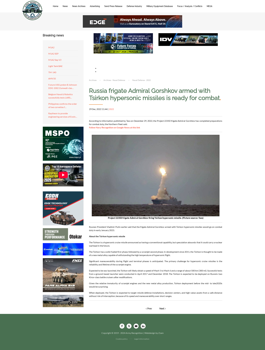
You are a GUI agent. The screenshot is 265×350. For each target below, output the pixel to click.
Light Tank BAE (55, 66)
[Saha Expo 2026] (123, 38)
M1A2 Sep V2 (54, 59)
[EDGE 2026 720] (132, 21)
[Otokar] (63, 234)
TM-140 (52, 72)
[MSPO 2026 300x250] (63, 143)
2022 (111, 109)
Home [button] (55, 6)
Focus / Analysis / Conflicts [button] (189, 6)
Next (161, 308)
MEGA (209, 6)
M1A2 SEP (53, 53)
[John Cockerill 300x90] (63, 300)
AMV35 (52, 78)
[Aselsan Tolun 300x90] (63, 249)
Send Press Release (113, 6)
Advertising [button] (95, 6)
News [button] (65, 6)
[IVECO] (188, 39)
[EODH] (63, 208)
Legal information (141, 339)
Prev (149, 308)
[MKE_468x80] (123, 58)
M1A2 (51, 47)
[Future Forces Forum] (123, 48)
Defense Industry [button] (134, 6)
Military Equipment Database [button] (159, 6)
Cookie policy (122, 339)
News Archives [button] (78, 6)
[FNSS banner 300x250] (63, 275)
